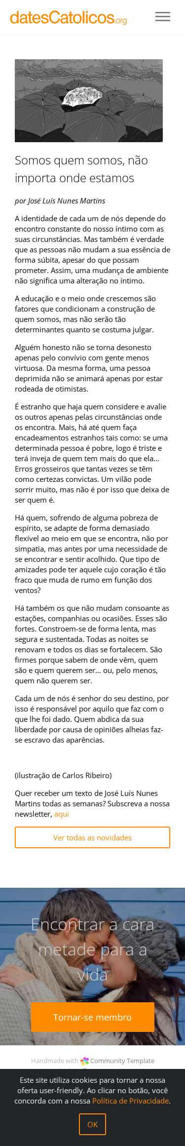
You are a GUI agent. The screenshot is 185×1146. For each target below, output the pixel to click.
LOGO (69, 17)
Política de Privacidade (130, 1101)
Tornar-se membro (92, 1017)
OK (92, 1124)
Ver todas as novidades (92, 837)
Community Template (122, 1060)
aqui (61, 814)
